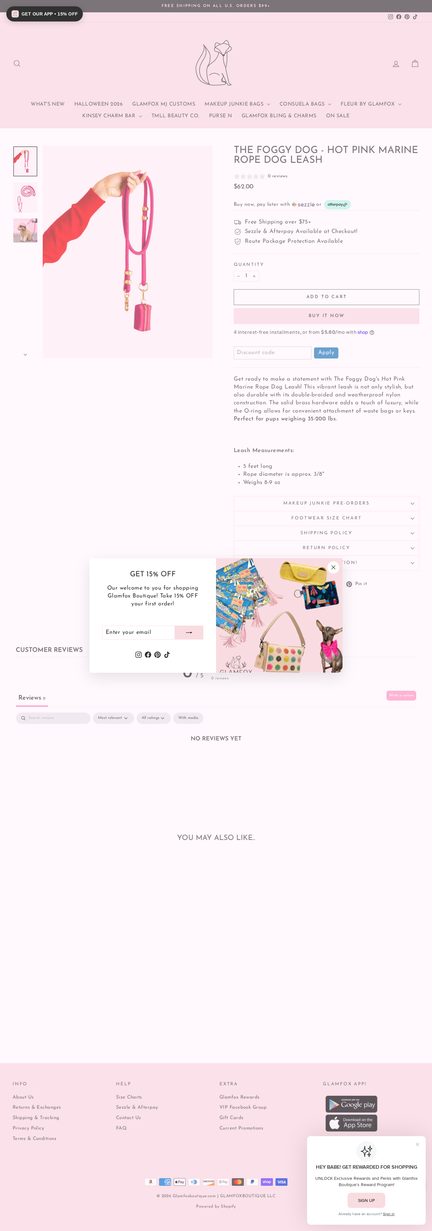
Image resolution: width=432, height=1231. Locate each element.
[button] (44, 13)
